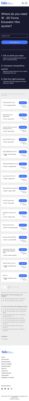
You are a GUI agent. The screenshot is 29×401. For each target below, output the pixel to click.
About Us (4, 368)
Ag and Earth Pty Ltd (9, 139)
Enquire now (23, 102)
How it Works (5, 359)
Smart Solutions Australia (10, 188)
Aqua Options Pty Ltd (9, 176)
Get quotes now (14, 42)
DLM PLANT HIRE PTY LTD (10, 163)
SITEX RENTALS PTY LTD (10, 151)
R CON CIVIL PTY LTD (9, 102)
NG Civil (5, 275)
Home (3, 357)
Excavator (5, 339)
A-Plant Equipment (8, 200)
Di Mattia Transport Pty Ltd (9, 213)
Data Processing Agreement (21, 396)
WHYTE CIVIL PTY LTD (9, 263)
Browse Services (5, 366)
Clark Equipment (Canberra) (8, 115)
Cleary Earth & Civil (8, 225)
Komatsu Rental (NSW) (9, 237)
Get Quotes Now (6, 361)
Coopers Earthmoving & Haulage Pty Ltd (10, 127)
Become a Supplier (6, 364)
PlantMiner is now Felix (7, 377)
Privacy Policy (4, 396)
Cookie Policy (15, 397)
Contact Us (4, 370)
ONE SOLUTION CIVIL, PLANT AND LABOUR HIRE (9, 251)
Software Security (6, 373)
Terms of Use (11, 396)
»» (17, 287)
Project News (5, 375)
